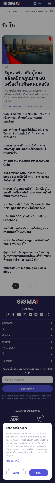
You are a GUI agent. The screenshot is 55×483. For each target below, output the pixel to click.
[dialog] (27, 241)
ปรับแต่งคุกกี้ (12, 460)
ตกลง (38, 472)
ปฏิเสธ (16, 472)
